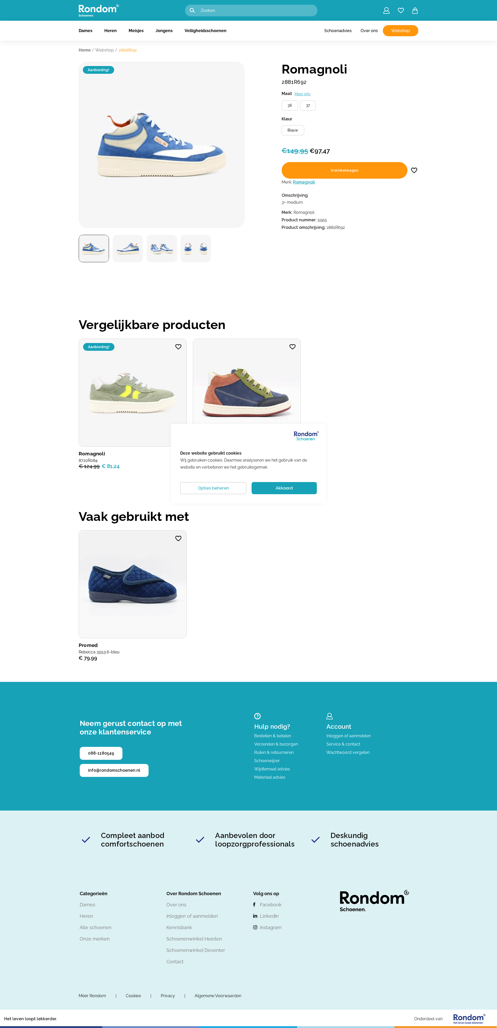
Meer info (302, 94)
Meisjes (136, 30)
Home (85, 50)
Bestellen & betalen (272, 735)
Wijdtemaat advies (272, 769)
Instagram (271, 927)
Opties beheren (213, 488)
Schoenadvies (338, 30)
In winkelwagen (344, 170)
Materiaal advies (269, 777)
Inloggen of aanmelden (348, 735)
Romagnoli (304, 182)
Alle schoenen (96, 927)
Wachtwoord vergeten (348, 752)
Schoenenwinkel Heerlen (194, 939)
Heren (110, 30)
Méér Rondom (92, 995)
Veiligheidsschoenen (205, 30)
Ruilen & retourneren (274, 752)
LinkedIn (269, 916)
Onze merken (95, 939)
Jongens (164, 30)
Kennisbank (179, 927)
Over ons (369, 30)
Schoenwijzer (267, 760)
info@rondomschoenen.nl (114, 770)
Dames (85, 30)
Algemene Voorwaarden (218, 995)
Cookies (133, 995)
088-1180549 (101, 753)
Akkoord (284, 488)
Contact (175, 961)
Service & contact (343, 744)
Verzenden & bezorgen (276, 744)
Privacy (168, 995)
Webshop (400, 30)
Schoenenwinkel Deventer (195, 950)
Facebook (271, 904)
